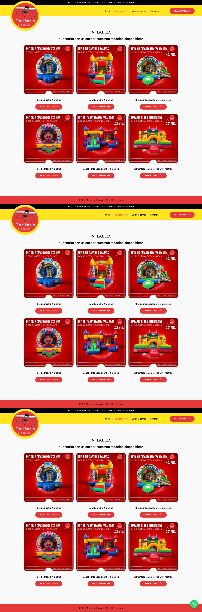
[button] (182, 11)
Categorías (119, 10)
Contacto (154, 10)
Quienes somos (139, 10)
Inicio (107, 10)
